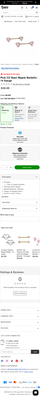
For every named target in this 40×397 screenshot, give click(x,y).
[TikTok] (12, 361)
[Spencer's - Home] (5, 8)
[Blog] (22, 361)
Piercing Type (16, 64)
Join (35, 352)
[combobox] (20, 12)
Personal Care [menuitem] (20, 21)
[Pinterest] (17, 361)
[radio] (6, 113)
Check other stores (19, 119)
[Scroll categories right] (38, 21)
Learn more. (28, 372)
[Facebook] (2, 361)
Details (24, 3)
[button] (20, 42)
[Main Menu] (37, 8)
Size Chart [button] (21, 98)
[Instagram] (7, 361)
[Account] (27, 8)
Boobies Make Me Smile (17, 369)
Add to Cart (27, 167)
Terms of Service (5, 387)
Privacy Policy (16, 387)
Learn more (20, 142)
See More (4, 196)
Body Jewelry (5, 64)
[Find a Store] (22, 8)
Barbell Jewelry (28, 64)
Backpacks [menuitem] (8, 21)
